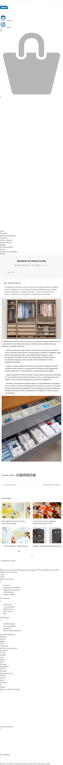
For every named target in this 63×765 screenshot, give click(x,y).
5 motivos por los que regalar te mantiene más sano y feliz (44, 522)
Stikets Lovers (8, 609)
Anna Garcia (45, 265)
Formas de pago (9, 624)
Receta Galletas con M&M (51, 485)
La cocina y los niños (10, 485)
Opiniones (7, 628)
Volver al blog (11, 272)
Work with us (8, 611)
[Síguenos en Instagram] (27, 570)
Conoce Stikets (9, 607)
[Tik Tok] (40, 570)
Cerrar (2, 574)
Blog (5, 614)
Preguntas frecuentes (11, 590)
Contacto (6, 585)
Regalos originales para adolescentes (47, 546)
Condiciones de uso (28, 764)
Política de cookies (43, 764)
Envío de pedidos (9, 626)
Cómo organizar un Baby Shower (16, 546)
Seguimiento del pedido (12, 587)
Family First (7, 604)
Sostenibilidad (8, 592)
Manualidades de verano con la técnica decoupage (13, 522)
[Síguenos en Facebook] (9, 570)
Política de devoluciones (12, 630)
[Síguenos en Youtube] (8, 572)
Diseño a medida (9, 594)
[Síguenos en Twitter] (51, 570)
